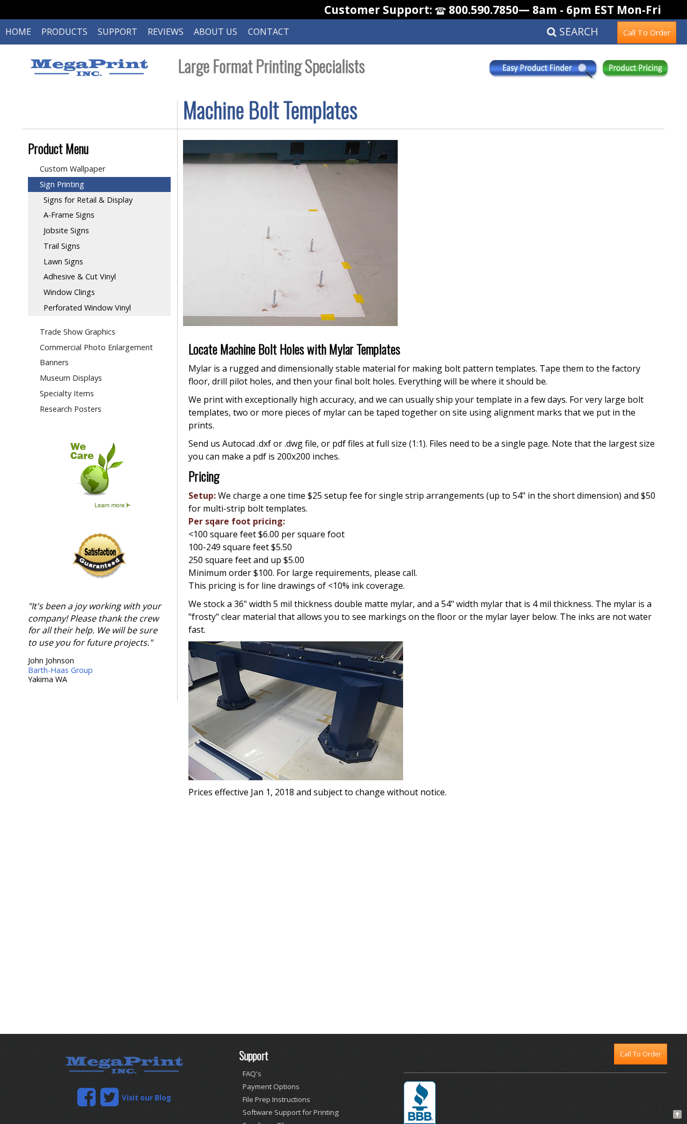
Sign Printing (62, 184)
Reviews (166, 32)
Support (117, 32)
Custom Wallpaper (72, 169)
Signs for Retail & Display (88, 200)
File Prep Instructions (276, 1099)
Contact (268, 32)
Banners (54, 362)
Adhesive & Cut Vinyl (79, 276)
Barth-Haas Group (60, 670)
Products (64, 32)
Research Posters (70, 409)
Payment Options (271, 1086)
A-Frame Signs (68, 215)
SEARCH (577, 31)
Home (18, 32)
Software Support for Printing (291, 1112)
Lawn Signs (63, 261)
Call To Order (646, 32)
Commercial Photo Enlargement (96, 347)
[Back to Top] (677, 1112)
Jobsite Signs (66, 230)
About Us (215, 32)
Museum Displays (71, 378)
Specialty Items (67, 393)
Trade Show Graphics (77, 332)
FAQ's (252, 1073)
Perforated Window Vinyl (87, 307)
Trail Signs (61, 246)
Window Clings (69, 292)
